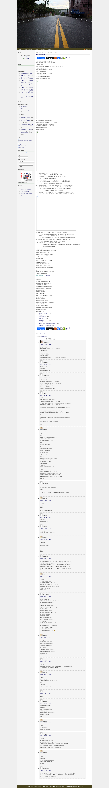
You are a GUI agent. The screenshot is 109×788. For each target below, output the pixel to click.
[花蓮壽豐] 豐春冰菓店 (25, 117)
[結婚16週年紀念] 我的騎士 (26, 73)
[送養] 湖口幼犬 (42, 318)
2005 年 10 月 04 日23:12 (45, 703)
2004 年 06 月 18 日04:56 (45, 517)
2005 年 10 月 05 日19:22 (45, 722)
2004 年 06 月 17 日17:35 (45, 500)
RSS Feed (88, 49)
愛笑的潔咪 (41, 315)
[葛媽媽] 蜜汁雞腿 (24, 132)
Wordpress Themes (59, 786)
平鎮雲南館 (43, 275)
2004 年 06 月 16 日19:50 (45, 364)
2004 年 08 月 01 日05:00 (45, 674)
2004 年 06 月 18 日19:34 (45, 539)
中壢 (40, 334)
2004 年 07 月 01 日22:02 (45, 637)
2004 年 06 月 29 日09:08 (45, 558)
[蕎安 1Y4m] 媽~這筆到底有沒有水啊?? (47, 323)
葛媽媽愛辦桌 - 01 (42, 316)
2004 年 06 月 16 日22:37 (45, 377)
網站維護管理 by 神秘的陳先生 (76, 786)
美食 (42, 334)
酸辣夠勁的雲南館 (40, 54)
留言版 (36, 49)
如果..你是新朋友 (28, 49)
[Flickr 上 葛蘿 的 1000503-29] (26, 58)
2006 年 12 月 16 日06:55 (45, 770)
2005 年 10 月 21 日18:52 (45, 754)
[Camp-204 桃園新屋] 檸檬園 (27, 78)
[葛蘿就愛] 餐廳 (44, 336)
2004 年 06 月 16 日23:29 (45, 431)
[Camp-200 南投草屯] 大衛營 (27, 89)
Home (20, 49)
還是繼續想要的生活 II (43, 320)
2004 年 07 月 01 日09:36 (45, 596)
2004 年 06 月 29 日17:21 (45, 576)
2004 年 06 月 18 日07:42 (45, 528)
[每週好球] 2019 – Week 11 (26, 129)
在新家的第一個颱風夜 (25, 120)
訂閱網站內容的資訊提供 (26, 189)
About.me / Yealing (26, 60)
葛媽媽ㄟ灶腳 (50, 49)
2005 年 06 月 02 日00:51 (45, 693)
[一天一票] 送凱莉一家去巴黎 (45, 325)
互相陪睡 (41, 322)
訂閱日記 (43, 49)
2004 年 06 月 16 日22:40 (45, 395)
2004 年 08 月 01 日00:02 (45, 661)
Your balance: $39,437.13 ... (27, 110)
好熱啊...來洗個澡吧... (43, 313)
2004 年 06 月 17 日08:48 (45, 485)
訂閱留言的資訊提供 (25, 191)
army (47, 786)
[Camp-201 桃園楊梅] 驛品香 (27, 87)
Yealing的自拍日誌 (84, 3)
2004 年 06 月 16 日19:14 (45, 344)
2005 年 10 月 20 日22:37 (45, 735)
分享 (68, 58)
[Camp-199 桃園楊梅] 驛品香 (27, 90)
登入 (22, 188)
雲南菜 (46, 334)
